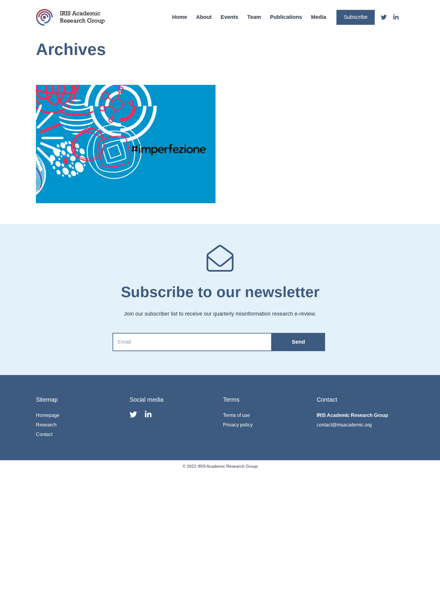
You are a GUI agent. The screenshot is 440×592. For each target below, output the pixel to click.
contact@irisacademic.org (344, 424)
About (204, 17)
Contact (44, 434)
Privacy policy (238, 424)
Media (318, 17)
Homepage (48, 415)
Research (46, 424)
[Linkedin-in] (396, 17)
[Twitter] (384, 17)
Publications (286, 17)
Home (179, 17)
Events (229, 17)
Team (254, 17)
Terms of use (236, 415)
